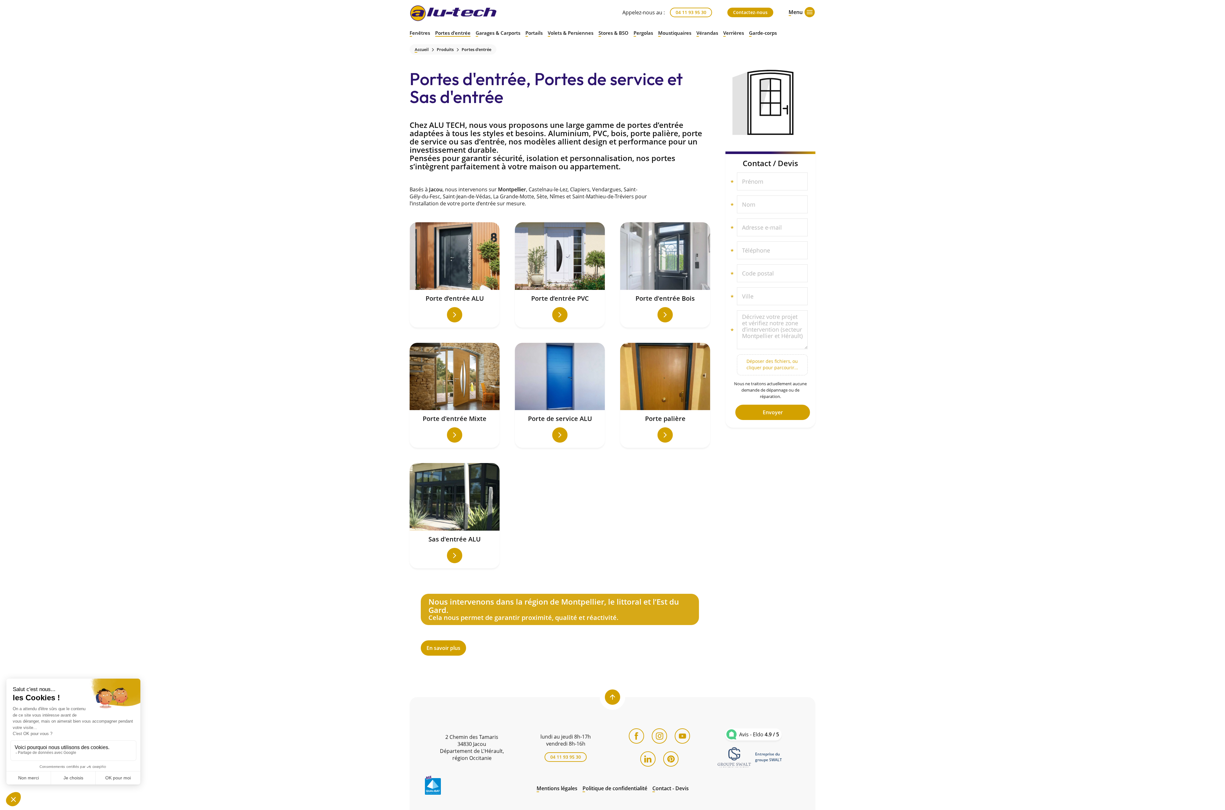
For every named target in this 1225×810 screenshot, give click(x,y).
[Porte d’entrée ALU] (455, 275)
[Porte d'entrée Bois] (665, 275)
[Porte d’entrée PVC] (560, 275)
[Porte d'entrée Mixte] (455, 395)
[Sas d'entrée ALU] (455, 515)
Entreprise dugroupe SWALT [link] (768, 756)
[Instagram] (659, 736)
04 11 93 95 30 (691, 12)
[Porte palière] (665, 395)
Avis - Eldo (759, 734)
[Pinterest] (671, 759)
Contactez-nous (750, 12)
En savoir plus (560, 625)
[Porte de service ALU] (560, 395)
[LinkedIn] (648, 759)
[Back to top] (612, 697)
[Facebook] (636, 736)
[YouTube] (682, 736)
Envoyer (773, 412)
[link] (734, 757)
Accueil (422, 49)
